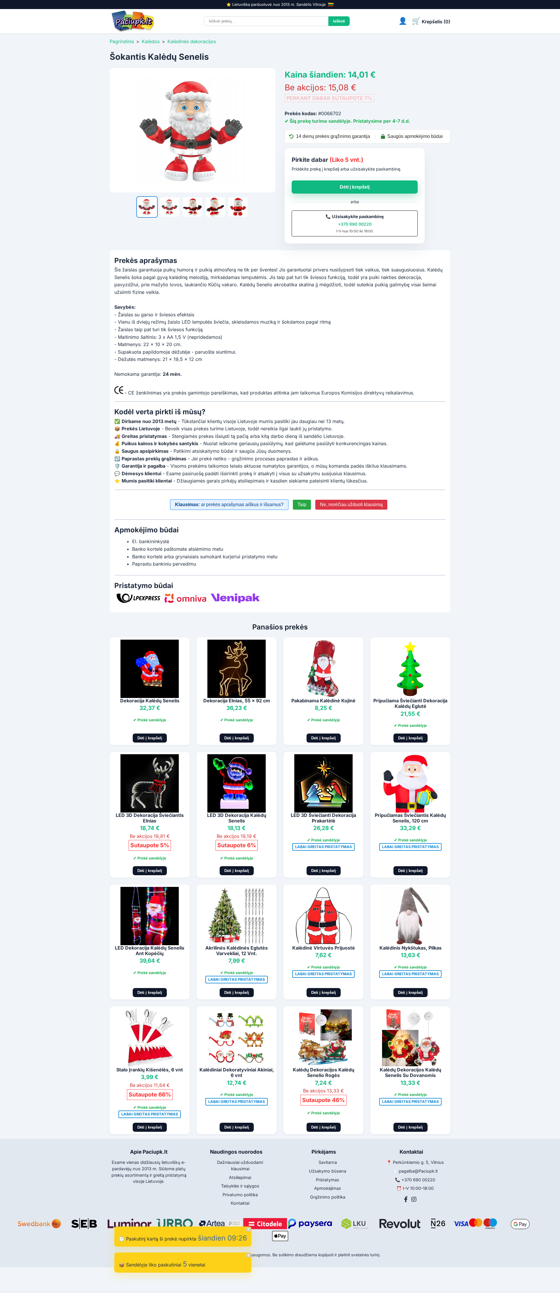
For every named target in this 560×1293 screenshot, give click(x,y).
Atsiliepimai (240, 1177)
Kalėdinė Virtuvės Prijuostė (323, 948)
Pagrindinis (122, 41)
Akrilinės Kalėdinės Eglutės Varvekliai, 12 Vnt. (236, 950)
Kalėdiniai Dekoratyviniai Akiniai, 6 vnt (237, 1072)
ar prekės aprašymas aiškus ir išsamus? (229, 504)
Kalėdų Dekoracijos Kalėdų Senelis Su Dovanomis (410, 1072)
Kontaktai (240, 1203)
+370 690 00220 (355, 224)
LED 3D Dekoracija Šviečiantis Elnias (150, 818)
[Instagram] (413, 1199)
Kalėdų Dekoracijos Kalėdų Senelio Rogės (323, 1072)
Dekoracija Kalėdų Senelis (149, 700)
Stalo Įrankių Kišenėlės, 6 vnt (149, 1070)
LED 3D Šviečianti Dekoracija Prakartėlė (323, 818)
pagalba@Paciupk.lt (418, 1171)
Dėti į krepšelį (355, 187)
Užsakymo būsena (327, 1171)
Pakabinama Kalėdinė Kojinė (323, 700)
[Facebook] (406, 1199)
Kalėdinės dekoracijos (191, 41)
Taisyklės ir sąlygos (240, 1185)
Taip (302, 504)
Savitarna (327, 1162)
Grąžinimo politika (327, 1196)
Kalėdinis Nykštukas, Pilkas (410, 948)
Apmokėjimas (327, 1188)
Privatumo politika (240, 1194)
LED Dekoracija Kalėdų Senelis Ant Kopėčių (149, 950)
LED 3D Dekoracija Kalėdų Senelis (236, 818)
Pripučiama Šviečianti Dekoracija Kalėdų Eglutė (410, 703)
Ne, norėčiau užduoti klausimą (351, 504)
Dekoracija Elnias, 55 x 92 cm (236, 700)
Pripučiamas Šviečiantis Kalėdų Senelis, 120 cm (410, 818)
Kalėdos (151, 41)
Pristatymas (327, 1179)
